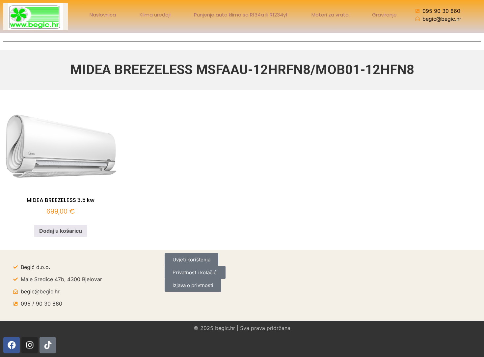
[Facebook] (11, 345)
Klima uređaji (155, 15)
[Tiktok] (48, 345)
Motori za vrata (330, 15)
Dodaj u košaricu (60, 230)
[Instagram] (29, 345)
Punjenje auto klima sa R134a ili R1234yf (241, 15)
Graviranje (384, 15)
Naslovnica (103, 15)
